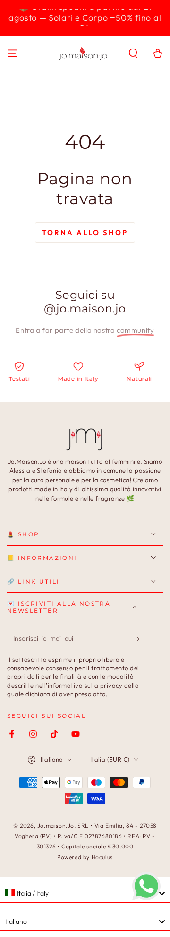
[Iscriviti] (138, 638)
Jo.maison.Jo (55, 825)
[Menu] (12, 53)
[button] (133, 53)
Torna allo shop (85, 232)
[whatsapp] (146, 897)
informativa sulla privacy (85, 685)
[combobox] (85, 893)
